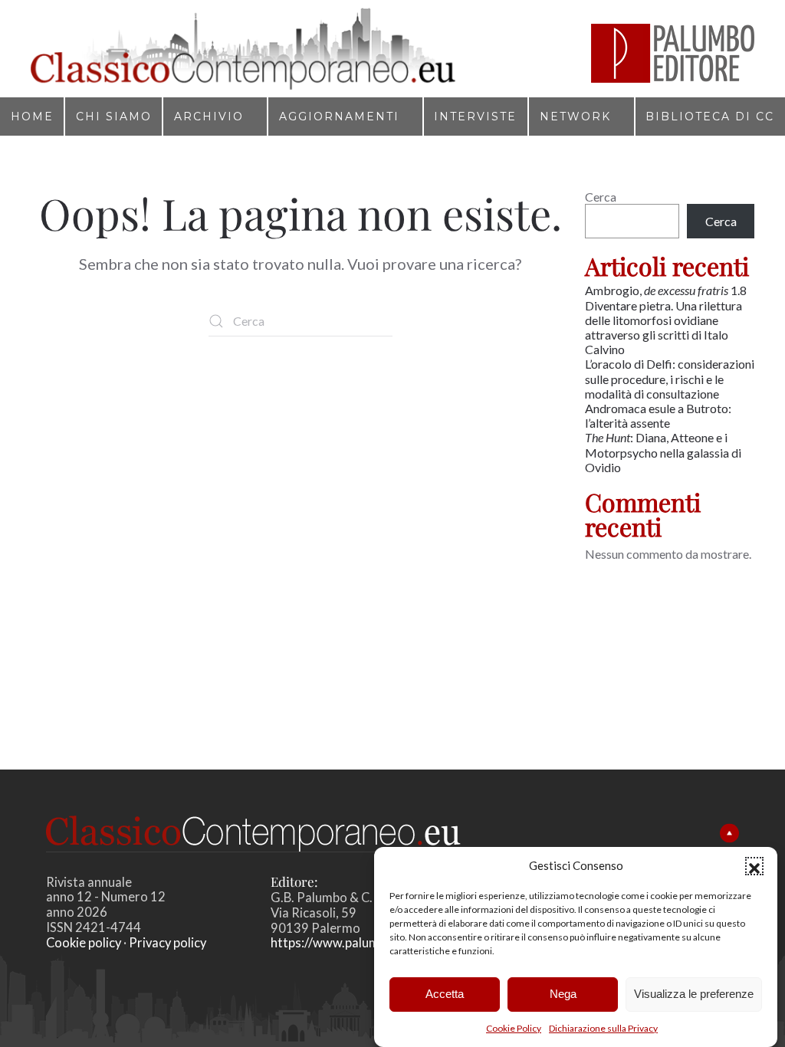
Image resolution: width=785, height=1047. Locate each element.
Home (32, 116)
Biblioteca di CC (709, 116)
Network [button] (575, 116)
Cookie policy (83, 942)
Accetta (444, 993)
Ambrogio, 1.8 (667, 290)
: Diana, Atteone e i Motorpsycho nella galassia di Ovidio (663, 452)
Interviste (475, 116)
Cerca (600, 196)
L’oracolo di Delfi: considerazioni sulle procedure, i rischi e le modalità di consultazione (669, 378)
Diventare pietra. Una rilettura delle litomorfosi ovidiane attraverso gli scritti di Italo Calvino (663, 327)
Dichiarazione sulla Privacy (603, 1028)
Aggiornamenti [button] (339, 116)
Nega (563, 993)
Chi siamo (114, 116)
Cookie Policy (513, 1028)
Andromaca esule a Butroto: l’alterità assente (658, 415)
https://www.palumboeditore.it (359, 942)
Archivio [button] (209, 116)
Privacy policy (167, 942)
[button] (754, 866)
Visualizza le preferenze (694, 993)
